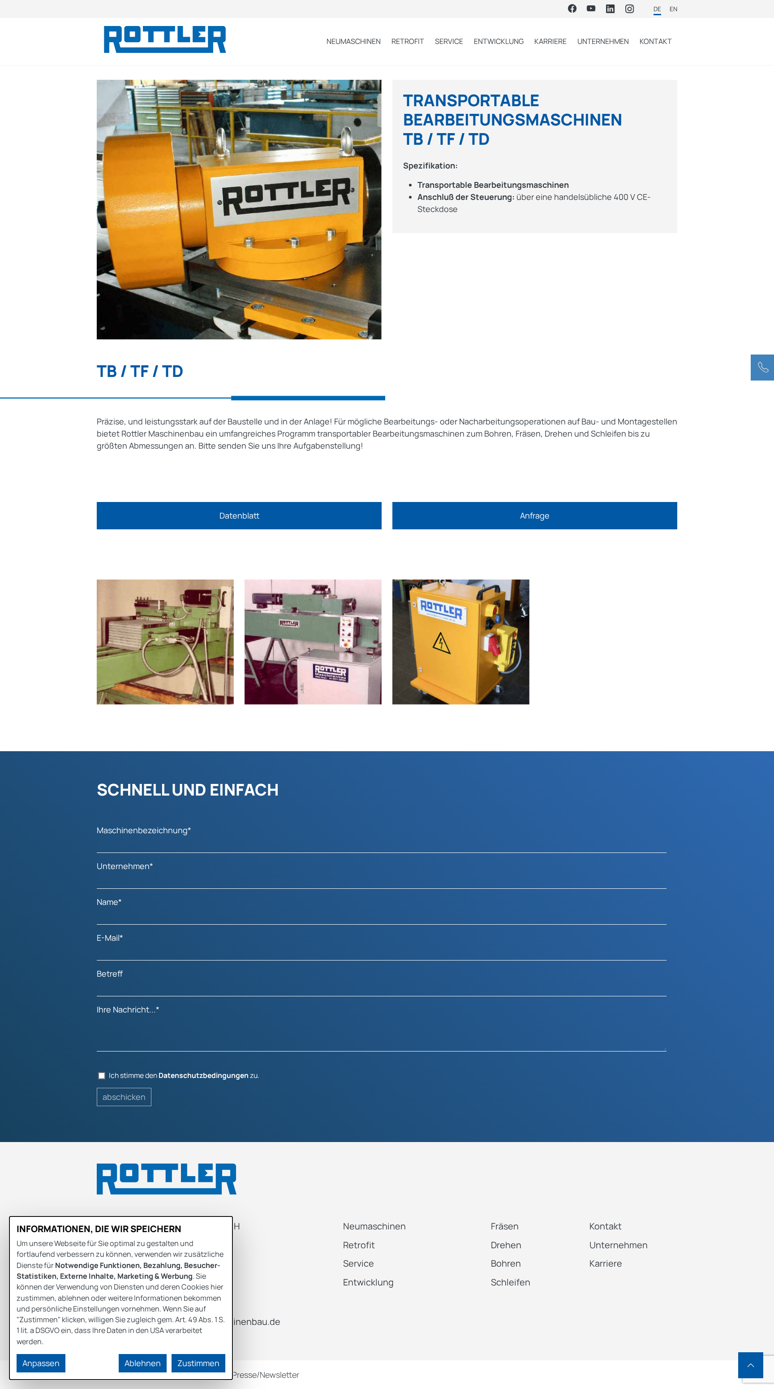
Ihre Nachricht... (128, 1009)
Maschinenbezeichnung (144, 830)
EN (673, 9)
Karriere (550, 41)
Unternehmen (603, 41)
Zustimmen (198, 1363)
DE (657, 9)
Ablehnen (143, 1363)
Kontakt (656, 41)
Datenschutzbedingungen (204, 1075)
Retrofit (407, 41)
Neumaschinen (354, 41)
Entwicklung (499, 41)
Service (449, 41)
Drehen (506, 1245)
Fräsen (505, 1226)
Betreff (110, 973)
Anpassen (41, 1363)
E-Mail (110, 937)
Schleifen (510, 1282)
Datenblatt (239, 515)
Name (109, 901)
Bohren (506, 1263)
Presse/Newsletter (265, 1374)
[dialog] (121, 1298)
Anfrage (535, 515)
